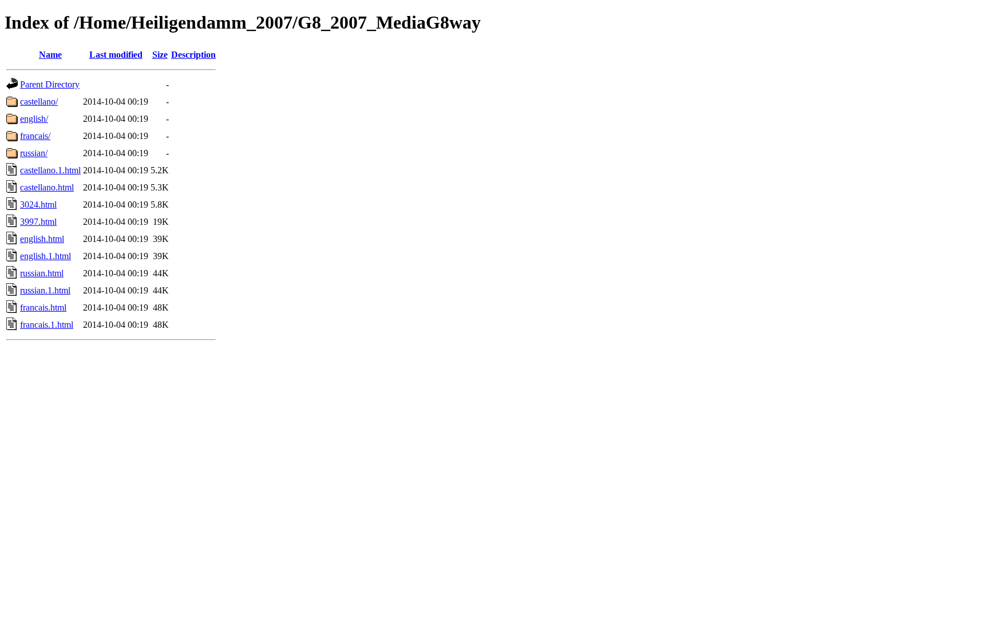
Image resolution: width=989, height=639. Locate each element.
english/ (34, 119)
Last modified (116, 54)
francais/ (35, 136)
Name (50, 54)
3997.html (38, 222)
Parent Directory (50, 84)
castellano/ (39, 101)
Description (193, 54)
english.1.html (45, 256)
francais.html (43, 307)
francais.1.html (46, 325)
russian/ (34, 153)
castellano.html (47, 187)
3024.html (38, 204)
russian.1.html (45, 290)
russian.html (42, 273)
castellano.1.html (50, 170)
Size (160, 54)
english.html (42, 239)
